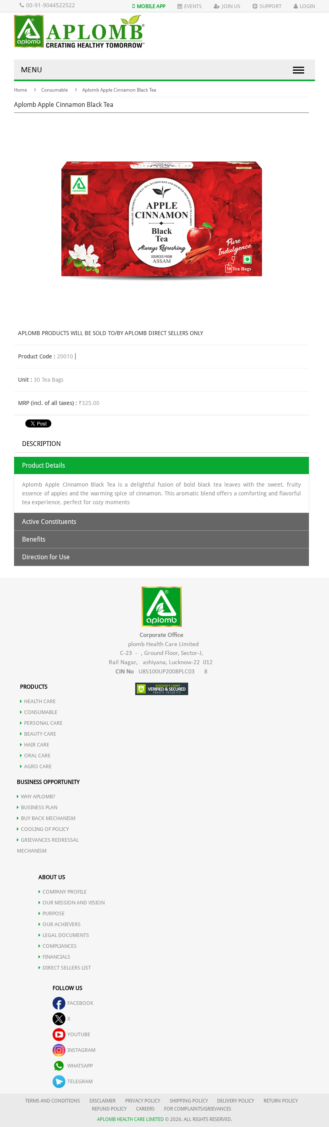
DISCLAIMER (102, 1101)
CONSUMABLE (40, 712)
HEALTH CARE (40, 701)
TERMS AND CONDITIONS (52, 1101)
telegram (80, 1081)
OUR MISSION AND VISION (74, 903)
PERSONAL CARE (43, 723)
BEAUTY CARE (40, 734)
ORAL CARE (37, 756)
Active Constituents (49, 522)
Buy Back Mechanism (48, 818)
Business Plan (39, 807)
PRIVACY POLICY (142, 1101)
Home (20, 90)
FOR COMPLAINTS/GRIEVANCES (197, 1109)
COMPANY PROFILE (65, 892)
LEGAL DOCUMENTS (66, 935)
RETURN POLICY (281, 1101)
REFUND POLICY (109, 1109)
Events (193, 6)
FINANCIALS (56, 957)
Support (271, 6)
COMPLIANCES (60, 946)
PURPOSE (54, 913)
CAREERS (145, 1109)
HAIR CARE (36, 745)
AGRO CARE (38, 766)
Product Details (43, 465)
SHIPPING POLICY (189, 1101)
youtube (78, 1034)
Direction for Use (46, 557)
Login (307, 6)
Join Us (231, 6)
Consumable (54, 90)
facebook (80, 1003)
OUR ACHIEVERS (62, 924)
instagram (81, 1050)
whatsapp (80, 1066)
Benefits (33, 539)
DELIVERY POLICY (235, 1101)
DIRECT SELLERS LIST (67, 968)
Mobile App (151, 6)
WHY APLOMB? (38, 797)
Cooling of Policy (45, 829)
